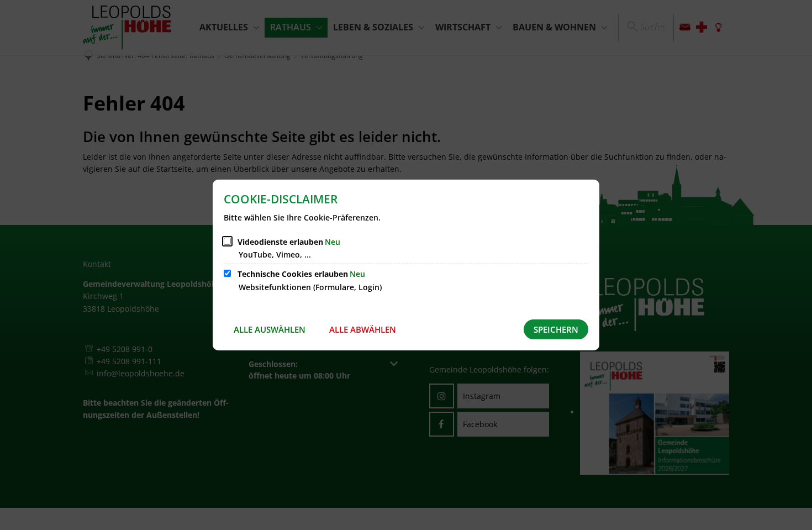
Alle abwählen (362, 329)
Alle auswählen (269, 329)
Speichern (556, 329)
